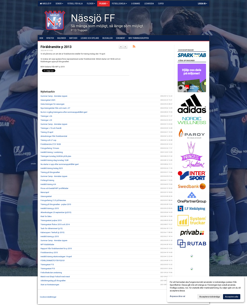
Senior (59, 3)
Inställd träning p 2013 (50, 208)
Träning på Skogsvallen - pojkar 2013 (56, 204)
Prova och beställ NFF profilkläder (54, 188)
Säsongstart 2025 (48, 100)
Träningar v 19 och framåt (51, 128)
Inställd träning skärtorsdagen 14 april (56, 256)
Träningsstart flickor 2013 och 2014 (55, 224)
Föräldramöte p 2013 (56, 47)
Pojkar (102, 3)
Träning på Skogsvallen (50, 172)
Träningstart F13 (47, 264)
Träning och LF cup (48, 140)
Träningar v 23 (46, 120)
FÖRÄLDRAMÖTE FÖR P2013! (53, 260)
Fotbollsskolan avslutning (51, 272)
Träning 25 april (47, 132)
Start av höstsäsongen (50, 285)
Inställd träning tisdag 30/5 (52, 168)
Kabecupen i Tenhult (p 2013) (52, 232)
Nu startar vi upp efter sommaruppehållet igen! (60, 164)
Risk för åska (46, 216)
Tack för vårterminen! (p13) (52, 228)
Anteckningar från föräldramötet (54, 136)
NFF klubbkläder (47, 244)
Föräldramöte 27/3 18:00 (51, 144)
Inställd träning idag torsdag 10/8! (54, 160)
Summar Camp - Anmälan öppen (54, 240)
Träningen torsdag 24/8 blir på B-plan (56, 156)
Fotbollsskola (118, 3)
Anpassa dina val (177, 296)
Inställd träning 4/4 (48, 184)
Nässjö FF (46, 3)
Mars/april (45, 192)
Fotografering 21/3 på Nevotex (53, 200)
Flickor (90, 3)
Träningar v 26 (46, 116)
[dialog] (205, 289)
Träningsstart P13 (48, 268)
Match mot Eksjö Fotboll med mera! (55, 276)
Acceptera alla (231, 297)
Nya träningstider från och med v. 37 (55, 108)
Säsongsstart (46, 196)
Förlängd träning (47, 180)
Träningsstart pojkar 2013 (51, 220)
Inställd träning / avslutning (52, 152)
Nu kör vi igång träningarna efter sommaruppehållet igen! (64, 112)
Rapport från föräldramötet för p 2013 (56, 248)
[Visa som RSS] (134, 47)
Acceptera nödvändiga (209, 297)
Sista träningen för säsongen (52, 104)
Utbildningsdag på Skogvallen (53, 280)
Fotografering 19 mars (50, 148)
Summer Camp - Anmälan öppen (54, 96)
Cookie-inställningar (48, 297)
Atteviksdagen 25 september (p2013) (56, 212)
